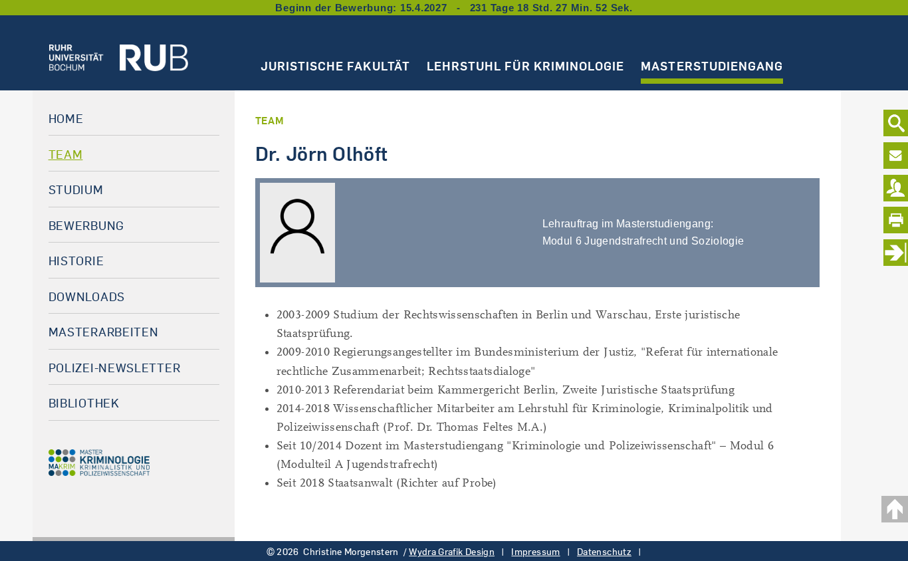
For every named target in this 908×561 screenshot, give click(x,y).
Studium (76, 189)
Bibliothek (84, 402)
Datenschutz (604, 552)
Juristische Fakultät (335, 65)
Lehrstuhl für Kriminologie (525, 65)
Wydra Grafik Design (452, 552)
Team (66, 154)
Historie (76, 260)
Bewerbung (86, 225)
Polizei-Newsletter (115, 367)
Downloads (87, 296)
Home (66, 118)
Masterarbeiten (104, 331)
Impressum (535, 552)
